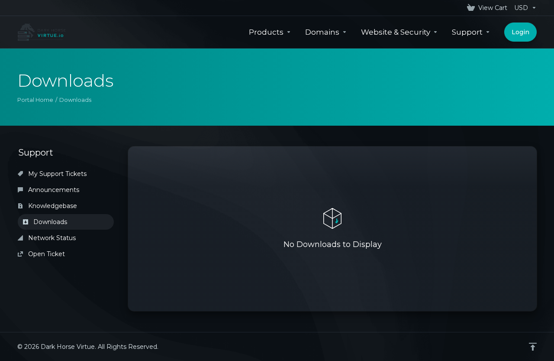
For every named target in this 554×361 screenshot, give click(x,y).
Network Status (51, 238)
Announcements (52, 190)
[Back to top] (533, 346)
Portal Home (35, 99)
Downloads (49, 222)
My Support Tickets (56, 174)
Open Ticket (45, 254)
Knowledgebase (51, 206)
